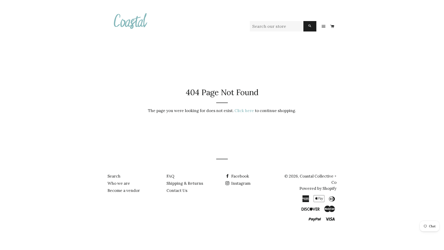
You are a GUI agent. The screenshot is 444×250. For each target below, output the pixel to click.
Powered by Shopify (317, 188)
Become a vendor (124, 190)
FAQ (170, 176)
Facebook (239, 176)
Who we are (119, 183)
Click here (244, 110)
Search (114, 176)
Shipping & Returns (184, 183)
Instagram (240, 183)
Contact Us (176, 190)
